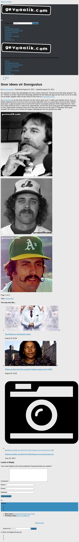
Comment (5, 481)
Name (3, 485)
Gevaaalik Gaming (12, 32)
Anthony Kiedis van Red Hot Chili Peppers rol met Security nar (29, 454)
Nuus (7, 77)
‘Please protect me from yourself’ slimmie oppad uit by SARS (28, 369)
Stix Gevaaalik (8, 89)
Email (3, 488)
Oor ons (8, 38)
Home (7, 27)
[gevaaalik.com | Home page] (39, 10)
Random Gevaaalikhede (14, 30)
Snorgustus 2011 (48, 96)
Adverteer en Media (12, 36)
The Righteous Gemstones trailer (18, 334)
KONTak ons (9, 40)
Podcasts (8, 34)
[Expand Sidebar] (1, 500)
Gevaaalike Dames (12, 29)
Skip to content (6, 2)
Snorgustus (7, 100)
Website (4, 492)
